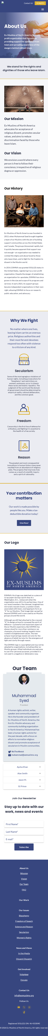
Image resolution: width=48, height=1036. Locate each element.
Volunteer (24, 974)
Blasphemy (24, 915)
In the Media (24, 953)
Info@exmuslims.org (24, 995)
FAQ (24, 889)
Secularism (24, 932)
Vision (24, 879)
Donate (24, 980)
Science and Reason (24, 926)
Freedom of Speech (24, 921)
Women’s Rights (24, 937)
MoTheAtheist (17, 752)
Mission (24, 873)
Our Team (24, 884)
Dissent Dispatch (24, 959)
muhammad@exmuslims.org (24, 755)
